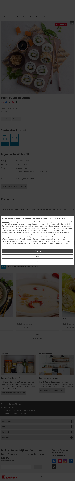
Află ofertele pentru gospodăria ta (51, 390)
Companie (6, 432)
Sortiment (6, 437)
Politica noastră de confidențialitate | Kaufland (52, 243)
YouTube (60, 461)
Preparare (16, 119)
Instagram (65, 461)
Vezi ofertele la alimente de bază (13, 393)
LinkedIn (71, 461)
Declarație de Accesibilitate (66, 478)
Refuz (37, 256)
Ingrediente (6, 119)
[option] (37, 302)
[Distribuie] (2, 102)
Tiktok (54, 466)
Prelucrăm (5, 222)
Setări (37, 262)
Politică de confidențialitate (54, 476)
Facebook (54, 461)
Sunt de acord (37, 251)
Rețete (18, 17)
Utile (4, 427)
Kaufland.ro (5, 17)
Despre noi (42, 476)
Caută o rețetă (32, 17)
